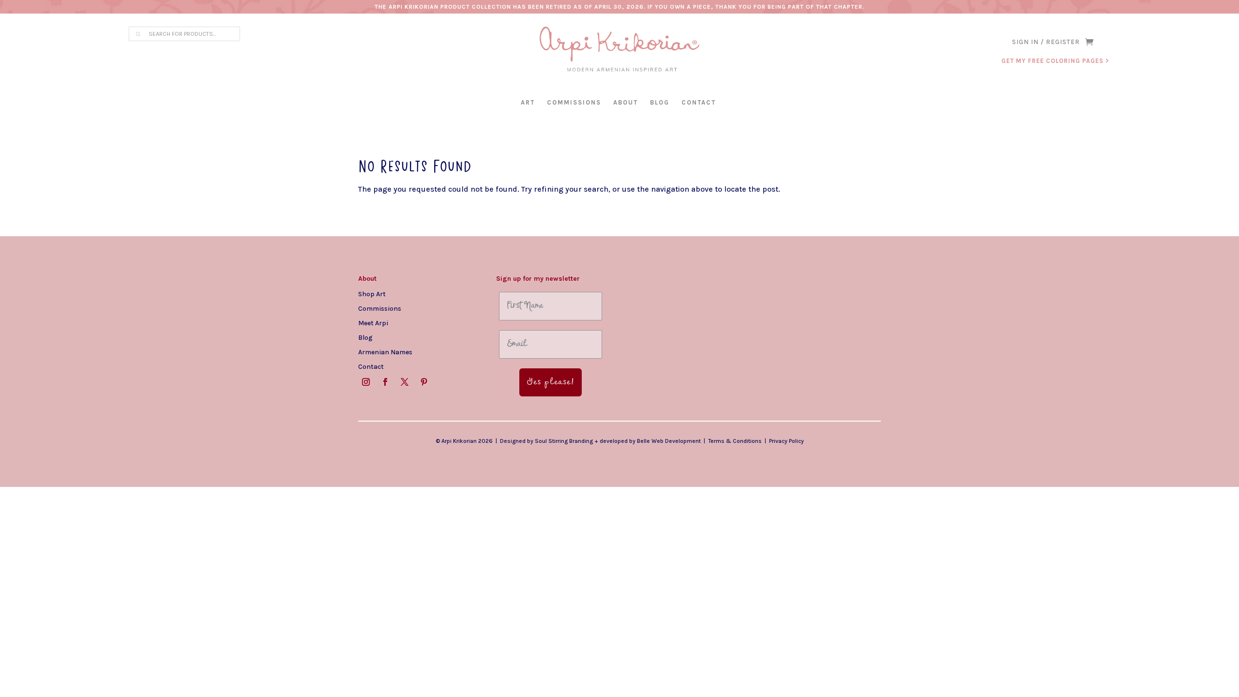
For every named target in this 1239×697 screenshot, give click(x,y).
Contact (698, 102)
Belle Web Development (669, 441)
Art (528, 102)
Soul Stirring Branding (564, 441)
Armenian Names (385, 352)
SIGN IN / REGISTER (1046, 42)
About (625, 102)
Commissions (574, 102)
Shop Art (372, 294)
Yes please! (550, 382)
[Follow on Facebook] (385, 382)
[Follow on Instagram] (366, 382)
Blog (659, 102)
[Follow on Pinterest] (424, 382)
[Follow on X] (404, 382)
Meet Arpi (373, 323)
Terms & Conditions (735, 441)
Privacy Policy (786, 441)
